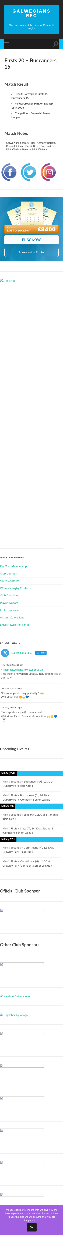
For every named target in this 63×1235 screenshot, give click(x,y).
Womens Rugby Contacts (15, 588)
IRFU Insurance (9, 610)
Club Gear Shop (9, 595)
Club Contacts (9, 573)
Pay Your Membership (13, 566)
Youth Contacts (9, 581)
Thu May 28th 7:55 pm (12, 665)
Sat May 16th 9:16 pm (12, 688)
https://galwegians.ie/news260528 (22, 669)
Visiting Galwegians (12, 617)
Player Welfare (9, 602)
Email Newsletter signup (15, 624)
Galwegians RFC (31, 13)
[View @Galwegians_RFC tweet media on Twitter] (4, 720)
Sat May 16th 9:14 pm (12, 708)
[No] (58, 1220)
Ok (31, 1227)
